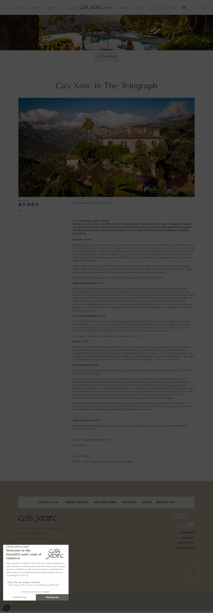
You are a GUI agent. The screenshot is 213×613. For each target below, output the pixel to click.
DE (203, 7)
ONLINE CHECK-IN (76, 502)
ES (194, 7)
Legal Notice (23, 603)
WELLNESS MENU (105, 502)
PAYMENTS (129, 502)
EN (184, 7)
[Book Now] (106, 57)
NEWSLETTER (165, 502)
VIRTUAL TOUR (49, 502)
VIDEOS (147, 502)
